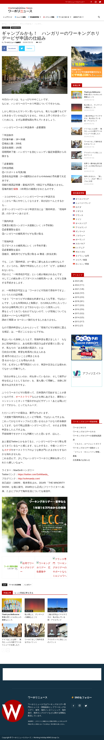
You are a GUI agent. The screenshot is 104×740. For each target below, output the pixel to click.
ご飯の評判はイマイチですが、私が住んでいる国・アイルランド (57, 617)
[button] (99, 17)
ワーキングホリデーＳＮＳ (84, 431)
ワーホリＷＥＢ (63, 17)
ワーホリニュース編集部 (12, 42)
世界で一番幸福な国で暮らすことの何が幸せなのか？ (93, 166)
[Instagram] (96, 2)
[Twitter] (100, 2)
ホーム (4, 24)
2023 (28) (78, 281)
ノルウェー (80, 235)
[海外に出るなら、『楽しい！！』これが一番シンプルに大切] (76, 179)
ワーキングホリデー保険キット (86, 447)
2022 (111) (78, 285)
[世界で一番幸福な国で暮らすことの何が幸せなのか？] (76, 166)
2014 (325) (78, 317)
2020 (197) (78, 293)
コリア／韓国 (81, 259)
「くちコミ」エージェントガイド (87, 443)
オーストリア (81, 223)
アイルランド (52, 611)
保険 (15, 189)
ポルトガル (80, 251)
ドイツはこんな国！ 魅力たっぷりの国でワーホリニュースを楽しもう (11, 642)
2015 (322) (78, 313)
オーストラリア (24, 396)
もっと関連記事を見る (23, 593)
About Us (77, 17)
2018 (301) (78, 301)
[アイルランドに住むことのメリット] (57, 630)
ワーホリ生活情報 (15, 585)
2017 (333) (78, 305)
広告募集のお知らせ (81, 460)
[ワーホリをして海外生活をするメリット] (35, 630)
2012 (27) (78, 325)
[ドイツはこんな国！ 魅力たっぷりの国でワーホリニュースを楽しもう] (12, 630)
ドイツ (5, 636)
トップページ (7, 17)
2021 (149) (78, 289)
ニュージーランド (83, 203)
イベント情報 (49, 17)
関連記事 (7, 593)
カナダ (7, 450)
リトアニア (79, 247)
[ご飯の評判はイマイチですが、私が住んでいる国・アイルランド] (57, 605)
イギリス (79, 211)
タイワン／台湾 (82, 255)
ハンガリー (13, 24)
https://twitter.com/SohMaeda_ (33, 474)
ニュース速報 (21, 17)
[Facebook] (91, 2)
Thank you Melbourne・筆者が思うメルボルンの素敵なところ (11, 617)
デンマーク (28, 611)
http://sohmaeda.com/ (29, 478)
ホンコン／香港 (82, 264)
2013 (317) (78, 321)
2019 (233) (78, 297)
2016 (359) (78, 309)
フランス (79, 215)
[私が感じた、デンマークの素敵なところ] (35, 605)
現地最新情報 (34, 17)
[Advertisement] (70, 10)
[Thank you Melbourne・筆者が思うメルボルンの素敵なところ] (12, 605)
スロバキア (80, 243)
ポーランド (80, 239)
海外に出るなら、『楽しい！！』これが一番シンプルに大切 (93, 178)
